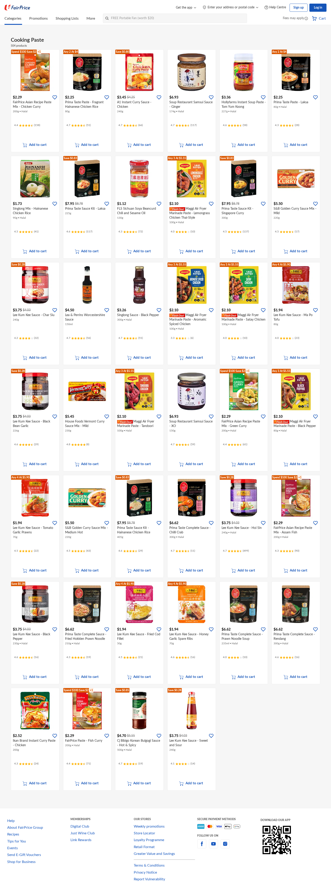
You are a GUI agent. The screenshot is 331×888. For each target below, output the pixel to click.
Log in (318, 7)
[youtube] (213, 846)
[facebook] (201, 846)
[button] (306, 19)
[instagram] (225, 846)
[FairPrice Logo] (17, 7)
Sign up (298, 7)
